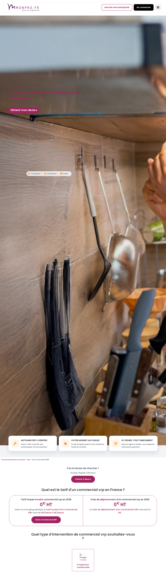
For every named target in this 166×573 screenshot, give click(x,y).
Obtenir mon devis (23, 110)
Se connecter (144, 7)
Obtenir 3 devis (82, 479)
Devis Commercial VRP (46, 519)
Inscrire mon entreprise (117, 7)
